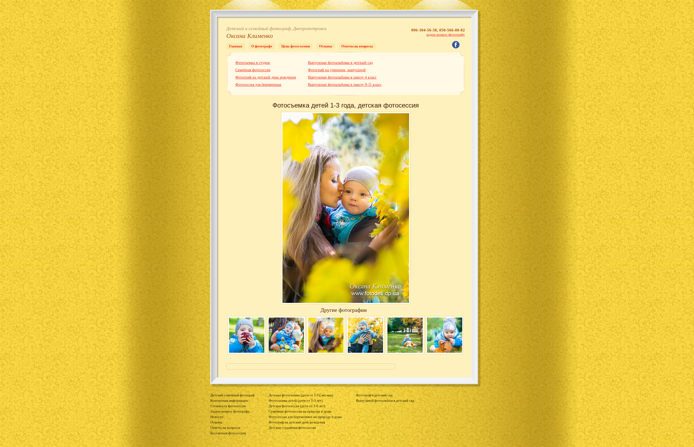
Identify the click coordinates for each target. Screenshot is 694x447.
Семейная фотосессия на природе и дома (300, 411)
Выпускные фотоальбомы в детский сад (340, 63)
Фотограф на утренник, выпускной (337, 70)
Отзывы (325, 46)
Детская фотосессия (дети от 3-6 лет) (297, 406)
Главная (235, 46)
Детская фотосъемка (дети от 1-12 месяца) (301, 395)
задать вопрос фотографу (445, 35)
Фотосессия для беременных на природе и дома (305, 417)
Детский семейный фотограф (232, 395)
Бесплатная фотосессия (228, 433)
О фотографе (261, 46)
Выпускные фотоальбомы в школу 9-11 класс (344, 85)
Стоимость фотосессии (228, 406)
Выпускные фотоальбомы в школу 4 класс (342, 77)
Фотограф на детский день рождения (265, 77)
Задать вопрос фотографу (230, 411)
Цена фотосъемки (295, 46)
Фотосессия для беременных (258, 85)
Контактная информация (229, 401)
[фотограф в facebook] (458, 47)
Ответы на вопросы (357, 46)
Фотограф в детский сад (374, 395)
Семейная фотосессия (252, 70)
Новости (216, 417)
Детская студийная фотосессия (292, 428)
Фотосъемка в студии (252, 63)
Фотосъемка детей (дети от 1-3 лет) (296, 401)
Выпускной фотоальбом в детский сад (385, 401)
